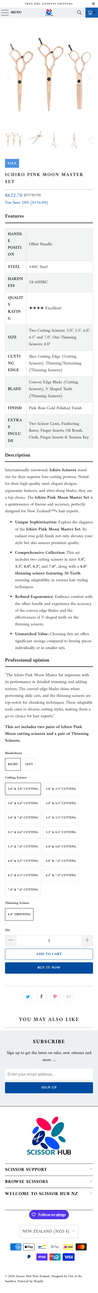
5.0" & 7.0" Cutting (23, 818)
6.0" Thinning (19, 914)
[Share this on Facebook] (41, 996)
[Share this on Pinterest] (55, 996)
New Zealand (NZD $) (46, 1231)
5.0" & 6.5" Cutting (61, 803)
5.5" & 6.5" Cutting (61, 832)
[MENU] (3, 13)
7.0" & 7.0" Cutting (23, 890)
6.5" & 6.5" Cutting (23, 875)
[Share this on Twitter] (27, 996)
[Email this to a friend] (68, 996)
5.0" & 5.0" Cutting (23, 789)
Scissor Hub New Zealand (33, 1276)
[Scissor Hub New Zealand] (49, 13)
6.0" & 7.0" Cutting (61, 861)
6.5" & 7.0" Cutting (61, 875)
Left (29, 764)
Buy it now (49, 968)
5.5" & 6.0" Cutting (23, 832)
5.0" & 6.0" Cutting (23, 803)
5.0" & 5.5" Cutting (61, 789)
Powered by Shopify (30, 1281)
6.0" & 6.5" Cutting (23, 861)
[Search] (79, 13)
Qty (7, 930)
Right (13, 764)
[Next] (89, 78)
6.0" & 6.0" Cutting (61, 846)
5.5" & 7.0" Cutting (23, 846)
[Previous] (9, 78)
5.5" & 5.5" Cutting (61, 818)
